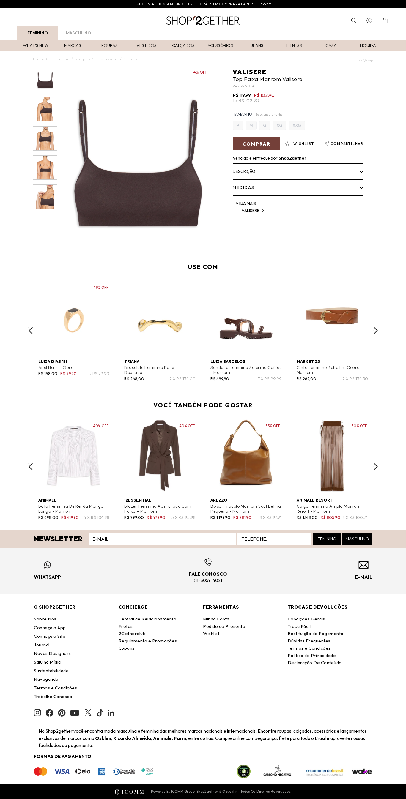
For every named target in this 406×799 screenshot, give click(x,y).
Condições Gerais (306, 619)
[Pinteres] (62, 713)
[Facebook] (49, 713)
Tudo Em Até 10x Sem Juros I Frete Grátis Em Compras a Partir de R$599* (203, 4)
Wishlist (211, 633)
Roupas (109, 45)
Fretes (126, 626)
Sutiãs (130, 59)
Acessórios (220, 45)
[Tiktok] (100, 713)
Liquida (368, 45)
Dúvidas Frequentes (309, 641)
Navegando (46, 679)
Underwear (107, 59)
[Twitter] (88, 712)
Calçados (183, 45)
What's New (35, 45)
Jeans (257, 45)
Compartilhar (347, 143)
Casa (331, 45)
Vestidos (146, 45)
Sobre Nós (45, 619)
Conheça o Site (49, 636)
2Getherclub (132, 633)
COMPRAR (256, 144)
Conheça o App (50, 627)
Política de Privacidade (312, 655)
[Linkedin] (111, 713)
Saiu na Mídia (47, 662)
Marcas (72, 45)
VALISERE (250, 71)
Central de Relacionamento (148, 619)
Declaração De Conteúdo (315, 662)
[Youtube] (74, 713)
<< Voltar (365, 61)
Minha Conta (216, 619)
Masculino (78, 33)
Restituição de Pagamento (316, 633)
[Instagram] (37, 712)
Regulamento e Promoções (148, 641)
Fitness (294, 45)
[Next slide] (375, 330)
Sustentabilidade (51, 670)
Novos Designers (52, 653)
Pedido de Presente (224, 626)
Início (39, 59)
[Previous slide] (30, 330)
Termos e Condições (55, 688)
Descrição (244, 171)
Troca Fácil (299, 626)
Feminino (37, 33)
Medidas (243, 187)
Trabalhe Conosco (53, 696)
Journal (42, 645)
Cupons (127, 648)
